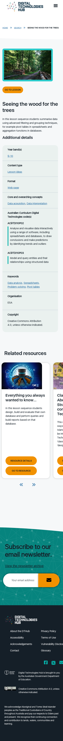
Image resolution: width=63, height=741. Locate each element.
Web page (13, 187)
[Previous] (21, 485)
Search (17, 28)
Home (5, 28)
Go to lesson (13, 89)
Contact (14, 650)
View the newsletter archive (24, 566)
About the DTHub (20, 631)
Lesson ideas (15, 171)
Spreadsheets (31, 282)
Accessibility (17, 637)
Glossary (46, 650)
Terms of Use (48, 637)
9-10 (10, 156)
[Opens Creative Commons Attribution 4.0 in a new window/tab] (10, 691)
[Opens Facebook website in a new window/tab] (46, 663)
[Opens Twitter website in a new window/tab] (53, 663)
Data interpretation (37, 203)
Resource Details (21, 460)
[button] (56, 6)
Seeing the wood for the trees (43, 28)
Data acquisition (16, 203)
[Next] (34, 485)
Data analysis (15, 282)
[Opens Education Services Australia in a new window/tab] (10, 677)
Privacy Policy (48, 631)
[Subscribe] (49, 580)
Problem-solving (17, 286)
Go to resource (21, 470)
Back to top (55, 734)
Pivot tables (33, 286)
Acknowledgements (21, 644)
